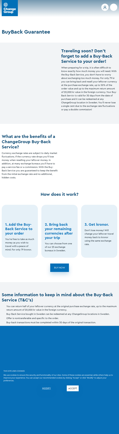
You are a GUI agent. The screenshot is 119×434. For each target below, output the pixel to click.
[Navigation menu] (113, 7)
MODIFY (46, 388)
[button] (105, 7)
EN (3, 25)
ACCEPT (72, 388)
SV (9, 25)
